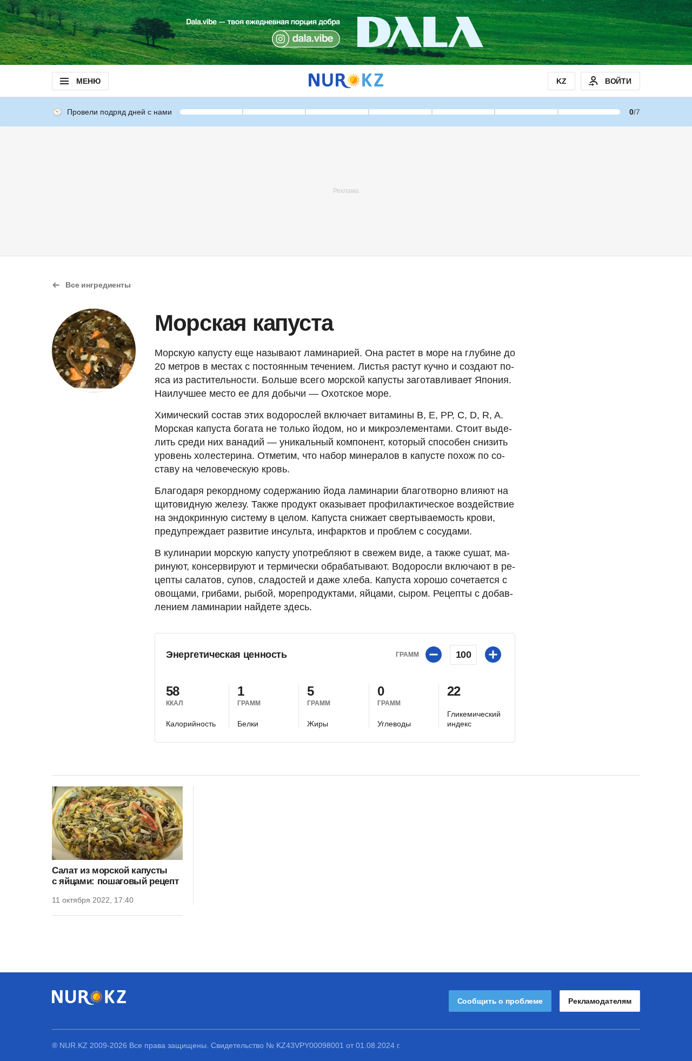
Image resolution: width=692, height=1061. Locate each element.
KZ (561, 81)
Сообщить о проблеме (500, 1001)
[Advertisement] (346, 190)
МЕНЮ (88, 81)
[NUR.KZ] (346, 81)
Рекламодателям (599, 1001)
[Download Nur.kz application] (346, 32)
